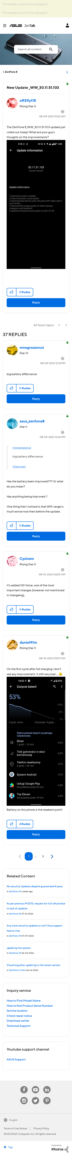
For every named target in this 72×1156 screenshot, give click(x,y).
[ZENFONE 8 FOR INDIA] (66, 325)
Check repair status (19, 1016)
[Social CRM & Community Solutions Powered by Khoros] (60, 1148)
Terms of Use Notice (15, 1128)
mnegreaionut (22, 448)
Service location (17, 1011)
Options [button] (66, 72)
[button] (11, 292)
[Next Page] (51, 856)
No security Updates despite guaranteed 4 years (35, 886)
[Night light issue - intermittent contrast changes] (59, 325)
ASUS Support (16, 1059)
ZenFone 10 (15, 891)
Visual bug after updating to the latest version (33, 965)
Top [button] (10, 1147)
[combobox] (36, 49)
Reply (36, 302)
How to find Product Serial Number (30, 1006)
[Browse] (6, 25)
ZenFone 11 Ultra (17, 970)
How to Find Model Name (24, 1001)
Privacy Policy (41, 1128)
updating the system (19, 948)
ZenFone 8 (11, 72)
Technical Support (18, 1026)
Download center (18, 1021)
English (13, 1120)
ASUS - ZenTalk (22, 25)
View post (19, 466)
